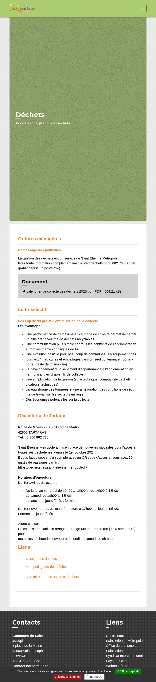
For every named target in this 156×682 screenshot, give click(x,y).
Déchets (63, 123)
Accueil (22, 123)
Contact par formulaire (30, 666)
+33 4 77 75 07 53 (26, 661)
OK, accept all (129, 671)
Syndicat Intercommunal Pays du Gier (124, 658)
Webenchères (116, 666)
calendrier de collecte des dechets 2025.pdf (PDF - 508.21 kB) (71, 291)
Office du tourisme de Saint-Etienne (122, 648)
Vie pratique (42, 123)
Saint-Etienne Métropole (124, 641)
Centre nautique (118, 636)
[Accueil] (33, 8)
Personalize (94, 676)
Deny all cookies (68, 676)
